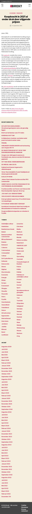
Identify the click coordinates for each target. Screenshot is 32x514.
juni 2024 (4, 417)
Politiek (19, 272)
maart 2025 (5, 393)
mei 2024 (4, 420)
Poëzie (19, 266)
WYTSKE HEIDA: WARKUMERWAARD (13, 162)
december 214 (6, 496)
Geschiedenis (5, 302)
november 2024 (6, 404)
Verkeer (19, 311)
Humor (3, 310)
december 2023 (6, 434)
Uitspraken (20, 303)
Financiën (19, 13)
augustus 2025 (6, 379)
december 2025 (6, 368)
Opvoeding (20, 256)
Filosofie (4, 291)
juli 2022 (4, 480)
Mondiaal (20, 234)
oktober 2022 (5, 472)
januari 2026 (5, 365)
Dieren (3, 266)
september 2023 (6, 442)
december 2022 (6, 466)
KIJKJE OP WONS (6, 176)
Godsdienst (5, 307)
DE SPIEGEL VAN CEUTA (8, 164)
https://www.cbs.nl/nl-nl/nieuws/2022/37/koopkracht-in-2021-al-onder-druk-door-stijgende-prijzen (14, 110)
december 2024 (6, 401)
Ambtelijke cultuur (7, 223)
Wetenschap (21, 328)
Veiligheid (20, 306)
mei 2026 (4, 355)
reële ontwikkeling (8, 86)
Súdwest (19, 295)
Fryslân (3, 299)
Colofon (23, 505)
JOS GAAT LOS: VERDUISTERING (11, 193)
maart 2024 (5, 425)
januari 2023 (5, 464)
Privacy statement (24, 510)
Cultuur (3, 255)
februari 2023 (6, 461)
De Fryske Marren (7, 258)
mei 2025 (4, 387)
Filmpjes (4, 288)
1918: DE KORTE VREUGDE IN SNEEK (12, 196)
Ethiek (3, 280)
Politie (19, 269)
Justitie (3, 326)
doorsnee (10, 75)
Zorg (18, 336)
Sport (18, 287)
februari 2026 (6, 363)
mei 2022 (4, 485)
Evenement (5, 285)
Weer (18, 322)
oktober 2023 (5, 439)
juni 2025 (4, 385)
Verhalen (19, 309)
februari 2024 (6, 428)
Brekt (7, 505)
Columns (4, 247)
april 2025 (4, 390)
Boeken (3, 242)
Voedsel (19, 317)
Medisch (19, 232)
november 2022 (6, 469)
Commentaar (5, 250)
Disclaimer (24, 507)
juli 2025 (4, 382)
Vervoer (19, 314)
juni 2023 (4, 450)
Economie (13, 13)
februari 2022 (5, 494)
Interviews (4, 321)
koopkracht (6, 55)
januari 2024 (5, 431)
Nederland (20, 243)
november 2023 (6, 436)
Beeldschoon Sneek (7, 229)
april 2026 (4, 357)
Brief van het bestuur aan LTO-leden (12, 133)
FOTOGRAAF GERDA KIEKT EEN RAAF (13, 204)
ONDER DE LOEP (22, 245)
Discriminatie (5, 272)
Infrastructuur (6, 313)
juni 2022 (4, 483)
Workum (19, 333)
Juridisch (4, 324)
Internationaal (5, 318)
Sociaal (19, 285)
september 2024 (6, 409)
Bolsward (4, 245)
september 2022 (6, 475)
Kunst (3, 332)
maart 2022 (5, 491)
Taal (18, 298)
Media (19, 229)
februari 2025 (6, 395)
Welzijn (19, 325)
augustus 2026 (6, 346)
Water (19, 319)
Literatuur (20, 226)
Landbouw (4, 335)
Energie (3, 277)
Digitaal (3, 269)
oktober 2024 (5, 406)
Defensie (4, 261)
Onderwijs (20, 248)
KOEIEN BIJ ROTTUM (7, 135)
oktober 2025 (5, 374)
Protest (19, 279)
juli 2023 (4, 447)
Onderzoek (20, 251)
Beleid (3, 232)
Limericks (20, 223)
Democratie (5, 264)
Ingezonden (5, 315)
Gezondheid (5, 305)
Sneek (19, 282)
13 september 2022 (17, 25)
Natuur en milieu (22, 240)
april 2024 (4, 423)
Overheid (20, 259)
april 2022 (4, 488)
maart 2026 (5, 360)
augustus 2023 (6, 445)
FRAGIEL (4, 143)
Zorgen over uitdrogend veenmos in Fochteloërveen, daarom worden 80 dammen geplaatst (15, 157)
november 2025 (6, 371)
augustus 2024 (6, 412)
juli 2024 (4, 415)
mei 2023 (4, 453)
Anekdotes (4, 226)
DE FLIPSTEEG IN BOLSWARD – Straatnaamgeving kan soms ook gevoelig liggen (14, 128)
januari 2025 (5, 398)
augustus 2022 (6, 477)
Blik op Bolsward (6, 239)
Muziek (19, 237)
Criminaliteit (5, 253)
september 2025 (6, 376)
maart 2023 (5, 458)
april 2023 (4, 455)
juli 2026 (4, 349)
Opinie (19, 253)
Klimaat (3, 329)
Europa (3, 283)
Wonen (19, 330)
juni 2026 (4, 352)
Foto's (3, 296)
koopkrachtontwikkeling (9, 68)
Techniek (20, 300)
